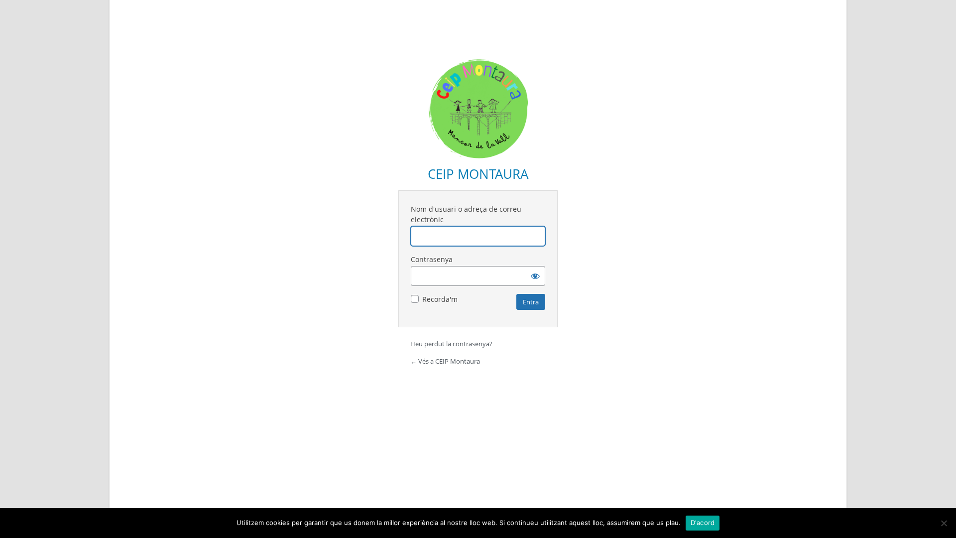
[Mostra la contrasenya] (535, 276)
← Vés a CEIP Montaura (445, 361)
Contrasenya (432, 259)
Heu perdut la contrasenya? (451, 343)
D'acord (703, 523)
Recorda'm (440, 299)
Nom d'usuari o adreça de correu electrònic (466, 214)
